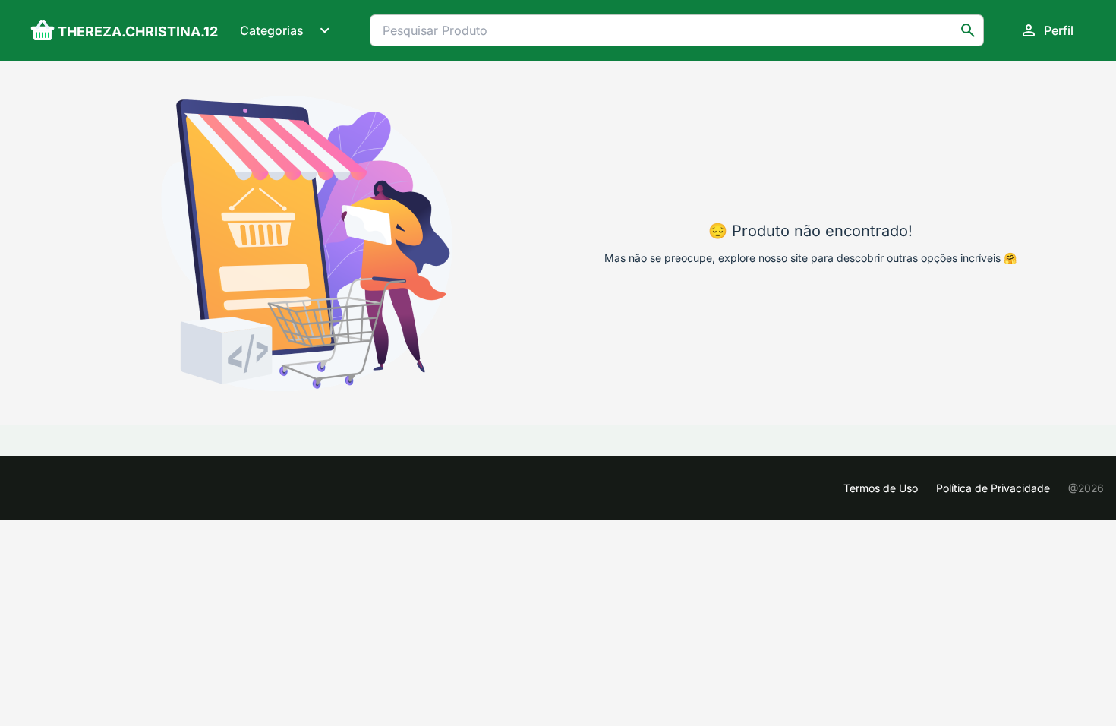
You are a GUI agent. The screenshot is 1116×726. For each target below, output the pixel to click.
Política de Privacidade (993, 487)
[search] (968, 30)
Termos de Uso (880, 487)
